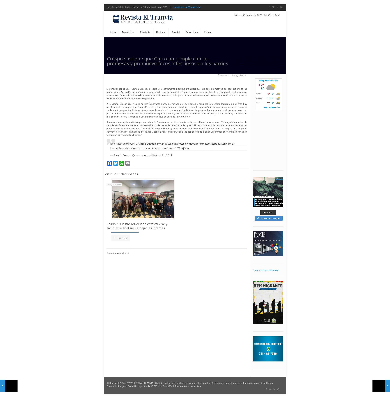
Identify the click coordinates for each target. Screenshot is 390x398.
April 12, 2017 (163, 155)
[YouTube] (277, 7)
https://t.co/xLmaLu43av (141, 148)
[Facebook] (269, 7)
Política (272, 58)
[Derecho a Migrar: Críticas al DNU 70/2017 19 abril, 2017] (9, 386)
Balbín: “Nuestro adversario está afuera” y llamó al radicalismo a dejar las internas (136, 226)
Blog (260, 58)
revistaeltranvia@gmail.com (186, 7)
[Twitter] (273, 7)
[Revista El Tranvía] (143, 19)
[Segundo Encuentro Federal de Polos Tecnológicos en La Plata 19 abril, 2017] (381, 386)
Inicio (248, 58)
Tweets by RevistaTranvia (265, 270)
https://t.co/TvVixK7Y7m (128, 143)
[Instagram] (281, 7)
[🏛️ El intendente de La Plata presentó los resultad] (268, 192)
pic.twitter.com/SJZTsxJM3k (172, 148)
